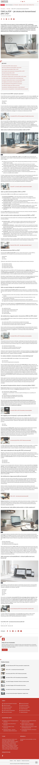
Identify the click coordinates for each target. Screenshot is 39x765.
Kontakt (21, 740)
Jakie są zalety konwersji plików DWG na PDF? (10, 69)
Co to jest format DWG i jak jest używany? (9, 65)
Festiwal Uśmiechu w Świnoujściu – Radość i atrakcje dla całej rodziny (28, 724)
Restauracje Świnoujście (7, 712)
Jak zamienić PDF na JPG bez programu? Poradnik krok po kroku (22, 116)
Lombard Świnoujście (24, 705)
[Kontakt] (22, 1)
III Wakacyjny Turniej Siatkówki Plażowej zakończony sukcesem (29, 721)
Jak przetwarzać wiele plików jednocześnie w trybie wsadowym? (13, 87)
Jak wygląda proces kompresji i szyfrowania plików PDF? (12, 81)
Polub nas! (5, 649)
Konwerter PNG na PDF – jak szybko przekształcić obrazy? (21, 245)
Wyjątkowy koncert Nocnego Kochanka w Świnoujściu (10, 721)
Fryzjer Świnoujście (24, 708)
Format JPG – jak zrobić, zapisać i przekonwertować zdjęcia (21, 186)
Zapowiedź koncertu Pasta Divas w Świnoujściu (9, 724)
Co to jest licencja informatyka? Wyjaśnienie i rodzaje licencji (17, 693)
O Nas (15, 760)
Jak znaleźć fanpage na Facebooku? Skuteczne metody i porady (17, 681)
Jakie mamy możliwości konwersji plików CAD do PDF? (11, 67)
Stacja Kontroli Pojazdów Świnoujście (10, 703)
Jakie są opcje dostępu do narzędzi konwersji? (10, 74)
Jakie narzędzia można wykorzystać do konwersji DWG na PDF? (13, 71)
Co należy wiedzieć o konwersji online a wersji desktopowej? (12, 78)
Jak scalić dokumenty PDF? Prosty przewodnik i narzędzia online (22, 608)
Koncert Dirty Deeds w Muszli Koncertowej (8, 727)
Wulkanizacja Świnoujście (25, 710)
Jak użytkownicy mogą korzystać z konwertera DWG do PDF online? (14, 76)
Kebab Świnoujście (24, 712)
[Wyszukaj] (24, 2)
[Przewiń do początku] (36, 762)
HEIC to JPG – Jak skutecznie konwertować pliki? (19, 496)
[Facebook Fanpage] (21, 1)
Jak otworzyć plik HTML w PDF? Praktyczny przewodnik (20, 440)
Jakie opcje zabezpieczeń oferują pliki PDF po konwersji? (12, 83)
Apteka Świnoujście (6, 705)
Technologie (8, 8)
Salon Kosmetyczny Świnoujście (9, 710)
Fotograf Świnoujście (7, 708)
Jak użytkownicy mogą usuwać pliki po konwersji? (11, 85)
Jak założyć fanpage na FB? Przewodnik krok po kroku (16, 685)
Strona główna (3, 8)
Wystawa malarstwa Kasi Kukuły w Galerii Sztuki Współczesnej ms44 (29, 727)
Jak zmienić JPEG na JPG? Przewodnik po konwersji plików (21, 410)
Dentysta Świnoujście (24, 703)
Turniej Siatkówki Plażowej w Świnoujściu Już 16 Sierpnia (29, 730)
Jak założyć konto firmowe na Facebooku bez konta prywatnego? (17, 689)
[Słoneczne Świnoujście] (4, 1)
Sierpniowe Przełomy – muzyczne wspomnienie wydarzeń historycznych (10, 730)
